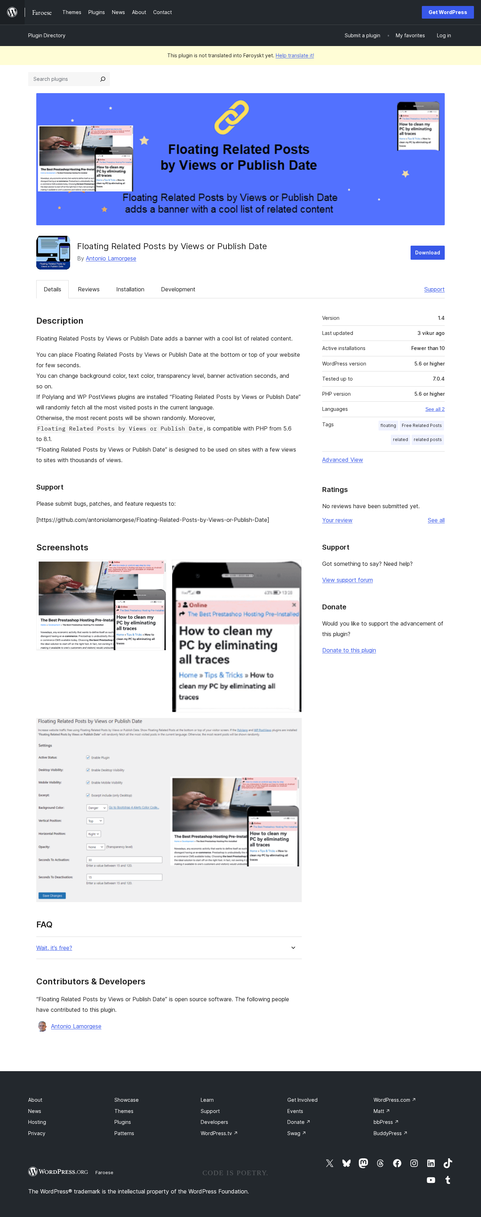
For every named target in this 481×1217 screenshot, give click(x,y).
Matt (382, 1111)
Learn (207, 1100)
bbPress (386, 1122)
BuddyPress (391, 1133)
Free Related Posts (422, 425)
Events (295, 1111)
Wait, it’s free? (54, 948)
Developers (214, 1122)
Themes (123, 1111)
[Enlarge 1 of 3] (156, 569)
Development (178, 289)
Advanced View (342, 459)
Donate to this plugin (349, 650)
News (34, 1111)
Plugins (122, 1122)
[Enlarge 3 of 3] (292, 727)
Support (434, 289)
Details (52, 289)
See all (436, 520)
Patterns (124, 1133)
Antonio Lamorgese (111, 258)
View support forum (347, 579)
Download (427, 252)
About (35, 1100)
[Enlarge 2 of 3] (292, 569)
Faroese (104, 1172)
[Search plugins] (103, 79)
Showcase (126, 1100)
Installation (130, 289)
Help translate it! (295, 55)
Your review (337, 520)
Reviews (89, 289)
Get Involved (302, 1100)
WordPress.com (395, 1100)
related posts (428, 439)
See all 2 (435, 409)
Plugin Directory (46, 35)
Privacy (36, 1133)
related (400, 439)
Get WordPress (448, 12)
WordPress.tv (219, 1133)
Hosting (37, 1122)
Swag (296, 1133)
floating (388, 425)
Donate (299, 1122)
